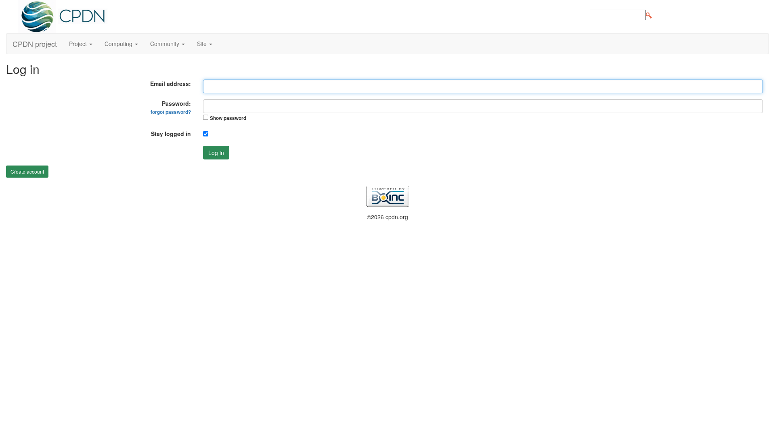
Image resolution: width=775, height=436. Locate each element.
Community (165, 44)
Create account (27, 171)
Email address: (170, 84)
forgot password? (171, 112)
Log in (216, 153)
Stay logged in (171, 134)
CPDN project (35, 43)
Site (202, 44)
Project (78, 44)
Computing (119, 44)
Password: (171, 107)
